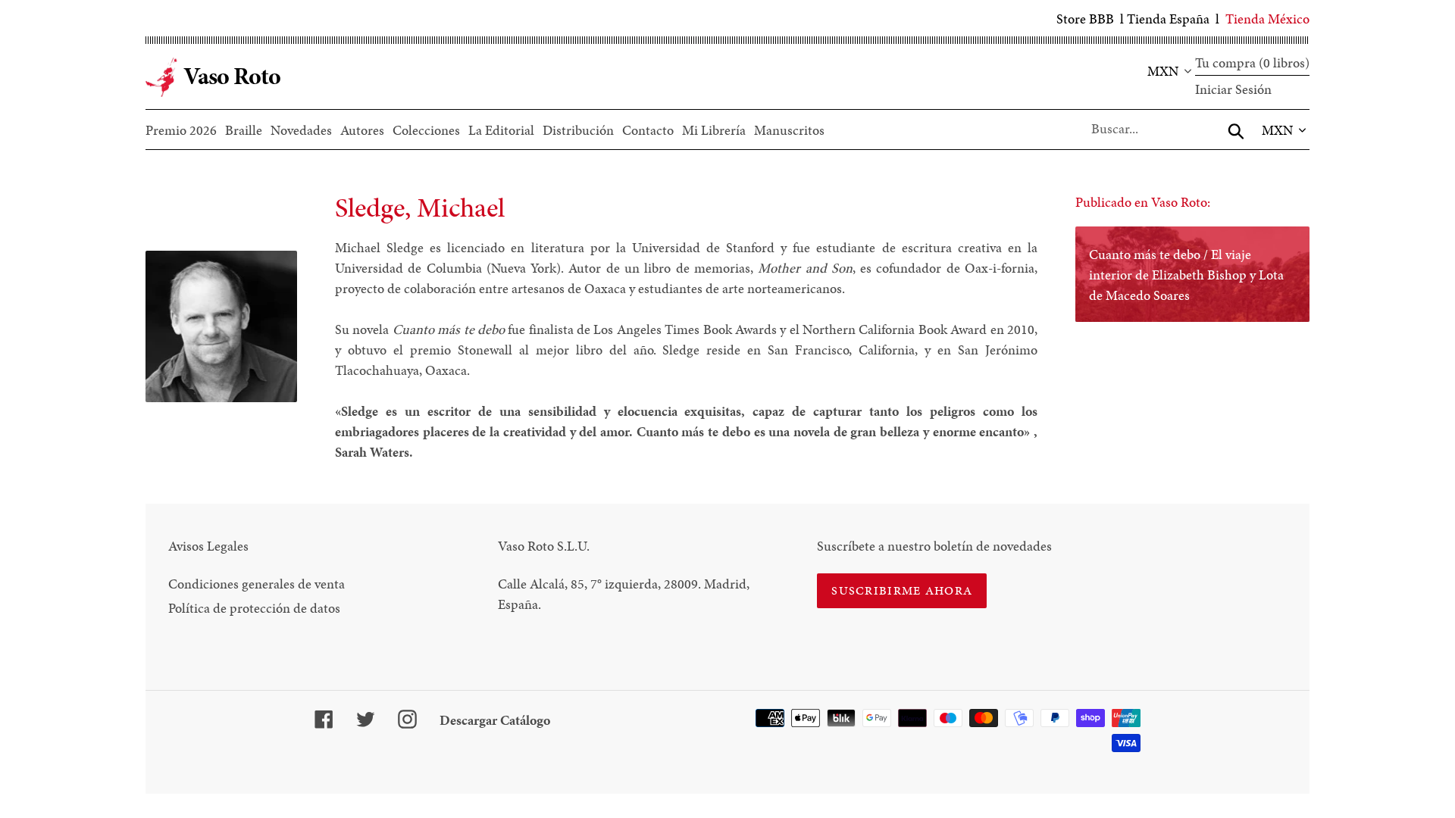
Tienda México (1267, 18)
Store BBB (1085, 18)
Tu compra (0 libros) (1252, 62)
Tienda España (1168, 18)
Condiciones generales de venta (256, 583)
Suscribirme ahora (901, 590)
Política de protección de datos (254, 607)
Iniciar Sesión (1233, 89)
